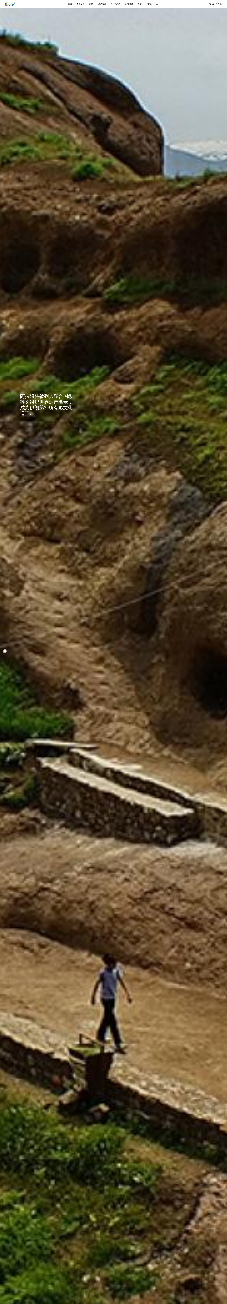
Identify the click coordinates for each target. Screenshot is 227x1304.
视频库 (149, 4)
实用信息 (129, 4)
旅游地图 (102, 4)
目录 (140, 4)
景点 (91, 4)
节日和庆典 (115, 4)
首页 (70, 4)
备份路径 (81, 4)
